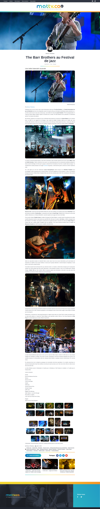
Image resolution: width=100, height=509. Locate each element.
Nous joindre (32, 1)
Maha (38, 449)
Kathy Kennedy (71, 447)
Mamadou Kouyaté (44, 449)
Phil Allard (36, 450)
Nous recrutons (25, 1)
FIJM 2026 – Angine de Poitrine (50, 470)
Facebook (46, 165)
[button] (57, 455)
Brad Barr (40, 447)
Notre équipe (17, 1)
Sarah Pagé (47, 450)
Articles (11, 1)
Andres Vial (28, 447)
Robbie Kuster (42, 450)
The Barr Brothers (55, 450)
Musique (54, 64)
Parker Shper (69, 449)
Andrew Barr (34, 447)
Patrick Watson (29, 450)
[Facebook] (92, 1)
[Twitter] (95, 1)
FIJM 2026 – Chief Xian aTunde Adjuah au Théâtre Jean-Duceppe (33, 471)
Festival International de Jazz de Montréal (58, 447)
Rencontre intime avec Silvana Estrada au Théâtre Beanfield (67, 471)
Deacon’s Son (46, 447)
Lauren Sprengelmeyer (31, 449)
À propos (5, 1)
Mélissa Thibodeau (53, 449)
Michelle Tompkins (61, 449)
